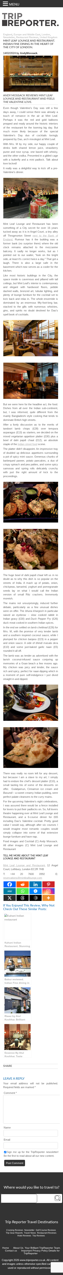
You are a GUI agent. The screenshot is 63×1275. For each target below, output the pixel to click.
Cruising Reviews (14, 1230)
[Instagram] (48, 891)
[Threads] (22, 898)
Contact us (11, 1250)
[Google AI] (35, 898)
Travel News (30, 1233)
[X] (10, 898)
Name (7, 1127)
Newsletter (9, 37)
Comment (10, 1092)
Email (7, 1139)
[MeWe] (10, 891)
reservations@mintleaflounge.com (22, 877)
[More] (48, 898)
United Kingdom (48, 37)
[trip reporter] (31, 25)
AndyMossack (28, 53)
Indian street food (27, 444)
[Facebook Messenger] (35, 891)
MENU (14, 4)
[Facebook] (10, 884)
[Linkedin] (35, 884)
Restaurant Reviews (27, 37)
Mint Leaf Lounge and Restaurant (24, 865)
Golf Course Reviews (46, 1230)
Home (5, 1247)
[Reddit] (22, 884)
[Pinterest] (48, 884)
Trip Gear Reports (14, 1233)
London (46, 34)
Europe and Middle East (27, 34)
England (7, 34)
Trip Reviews (38, 1235)
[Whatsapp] (22, 891)
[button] (6, 3)
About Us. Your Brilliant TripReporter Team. (37, 1247)
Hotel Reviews (24, 1235)
